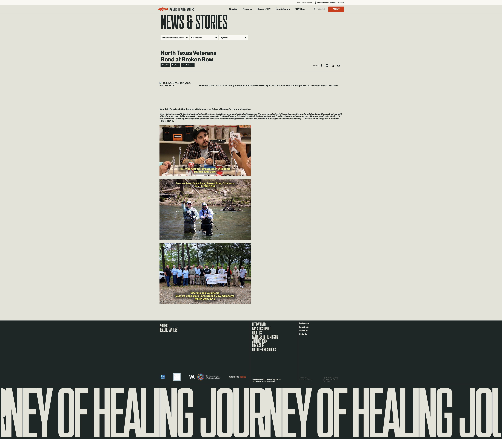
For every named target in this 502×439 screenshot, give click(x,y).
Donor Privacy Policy (305, 380)
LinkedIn (303, 334)
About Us (233, 9)
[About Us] (233, 9)
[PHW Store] (300, 9)
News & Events (283, 9)
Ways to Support (261, 329)
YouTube (303, 330)
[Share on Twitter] (333, 65)
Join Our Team (259, 342)
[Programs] (247, 9)
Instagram (304, 323)
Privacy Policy (303, 378)
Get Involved (259, 325)
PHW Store (300, 9)
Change (340, 3)
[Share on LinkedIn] (327, 65)
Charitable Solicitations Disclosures (330, 380)
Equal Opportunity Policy (330, 378)
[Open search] (315, 9)
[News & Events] (283, 9)
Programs (247, 9)
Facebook (304, 327)
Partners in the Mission (265, 338)
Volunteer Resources (264, 350)
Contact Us (258, 346)
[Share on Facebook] (321, 65)
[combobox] (321, 9)
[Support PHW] (264, 9)
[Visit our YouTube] (338, 65)
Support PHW (264, 9)
